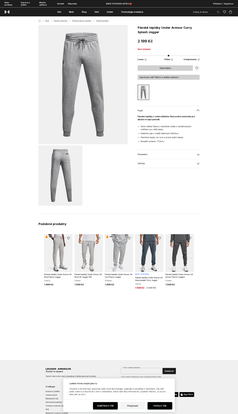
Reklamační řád (52, 398)
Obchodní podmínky (54, 402)
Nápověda (72, 4)
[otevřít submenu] (63, 12)
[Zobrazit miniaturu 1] (60, 175)
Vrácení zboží (51, 395)
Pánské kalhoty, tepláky (81, 21)
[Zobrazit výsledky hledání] (218, 12)
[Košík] (230, 11)
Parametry (143, 154)
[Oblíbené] (224, 11)
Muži (47, 21)
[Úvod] (39, 21)
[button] (197, 68)
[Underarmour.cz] (7, 12)
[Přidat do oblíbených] (69, 238)
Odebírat (169, 371)
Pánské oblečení (60, 21)
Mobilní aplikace (43, 3)
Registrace (229, 4)
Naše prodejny (8, 3)
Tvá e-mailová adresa (131, 368)
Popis (140, 110)
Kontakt (60, 4)
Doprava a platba (25, 3)
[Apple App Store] (186, 394)
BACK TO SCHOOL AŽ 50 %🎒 (119, 4)
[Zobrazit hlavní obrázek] (83, 84)
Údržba (141, 163)
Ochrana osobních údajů (56, 406)
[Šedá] (143, 92)
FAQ (47, 409)
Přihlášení (217, 4)
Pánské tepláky (102, 21)
